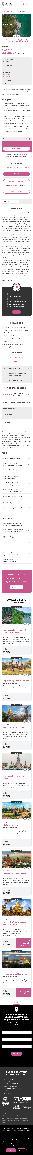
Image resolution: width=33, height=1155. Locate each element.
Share (24, 41)
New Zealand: (18, 582)
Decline (21, 1150)
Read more (22, 154)
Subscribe (16, 1053)
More (16, 312)
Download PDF (16, 148)
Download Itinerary (16, 357)
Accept (11, 1150)
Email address (5, 1043)
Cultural (7, 74)
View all (16, 1002)
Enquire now (17, 587)
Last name (4, 1036)
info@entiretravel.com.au (11, 1090)
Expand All (16, 361)
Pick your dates (17, 173)
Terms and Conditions (23, 1058)
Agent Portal (15, 185)
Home (3, 11)
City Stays (8, 76)
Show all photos (12, 41)
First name (5, 1029)
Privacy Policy (6, 1138)
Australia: (17, 578)
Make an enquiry (17, 191)
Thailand (9, 11)
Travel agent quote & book (16, 181)
